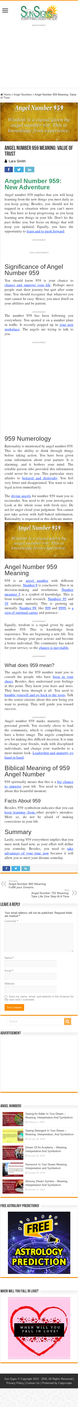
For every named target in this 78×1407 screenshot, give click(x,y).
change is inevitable (53, 647)
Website (9, 983)
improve (15, 786)
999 (48, 608)
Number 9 (30, 585)
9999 (62, 608)
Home (7, 94)
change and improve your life (28, 285)
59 (6, 603)
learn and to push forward (45, 231)
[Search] (67, 1021)
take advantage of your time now (39, 850)
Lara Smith (17, 161)
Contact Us (33, 1383)
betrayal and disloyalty (39, 478)
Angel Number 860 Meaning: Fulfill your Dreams (28, 884)
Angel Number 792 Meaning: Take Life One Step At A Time (50, 893)
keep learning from (20, 812)
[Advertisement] (39, 1064)
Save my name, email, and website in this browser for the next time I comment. (39, 998)
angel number (37, 580)
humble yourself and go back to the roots (35, 694)
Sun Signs (10, 1378)
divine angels (21, 495)
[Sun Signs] (39, 12)
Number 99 (27, 608)
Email (9, 970)
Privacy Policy (15, 1383)
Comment (11, 921)
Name (9, 957)
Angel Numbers (23, 94)
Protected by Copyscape (57, 1383)
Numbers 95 (57, 598)
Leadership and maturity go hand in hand (39, 755)
